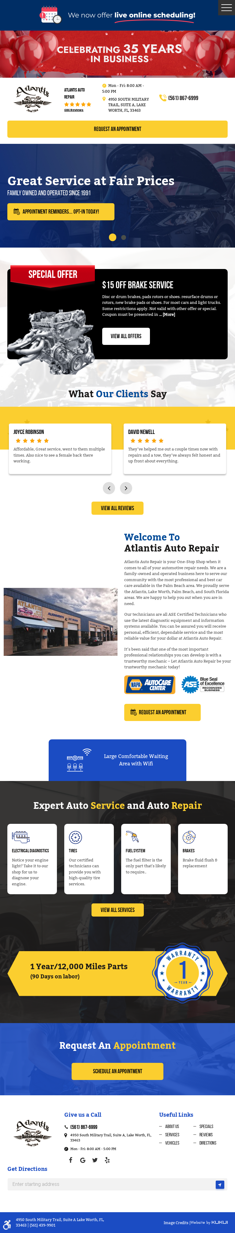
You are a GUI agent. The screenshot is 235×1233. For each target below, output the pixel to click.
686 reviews (74, 110)
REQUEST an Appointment (117, 129)
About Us (172, 1126)
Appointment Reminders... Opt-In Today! (61, 211)
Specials (206, 1126)
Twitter (95, 1160)
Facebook (70, 1160)
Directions (208, 1142)
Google (82, 1160)
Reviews (206, 1134)
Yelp (107, 1160)
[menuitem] (176, 1126)
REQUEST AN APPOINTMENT (162, 712)
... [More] (166, 315)
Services (172, 1134)
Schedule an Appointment (117, 1071)
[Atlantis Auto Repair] (32, 99)
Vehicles (172, 1142)
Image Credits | (177, 1223)
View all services (118, 910)
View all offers (126, 336)
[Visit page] (220, 1185)
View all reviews (117, 508)
